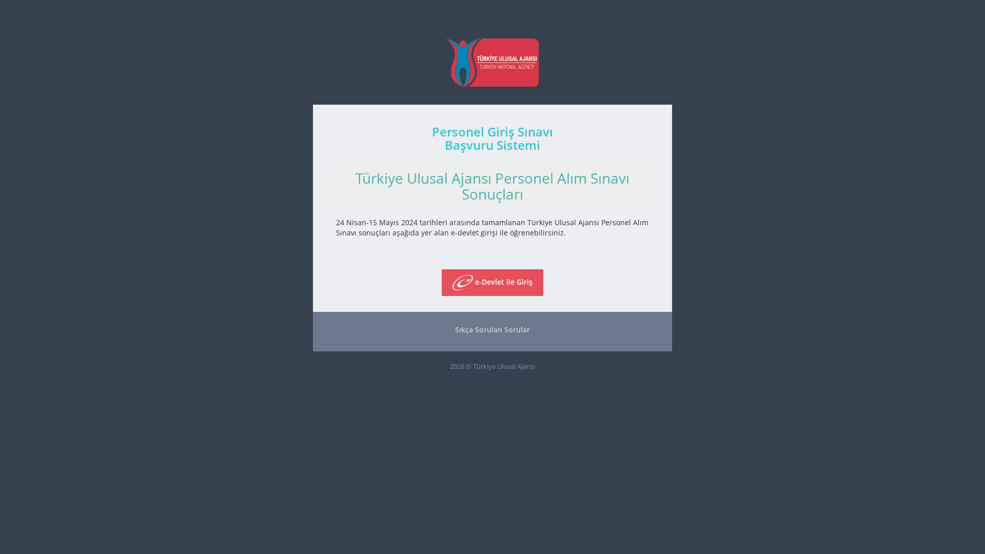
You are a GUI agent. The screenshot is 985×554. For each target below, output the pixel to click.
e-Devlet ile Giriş (503, 282)
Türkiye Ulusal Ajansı (504, 366)
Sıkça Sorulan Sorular (492, 329)
